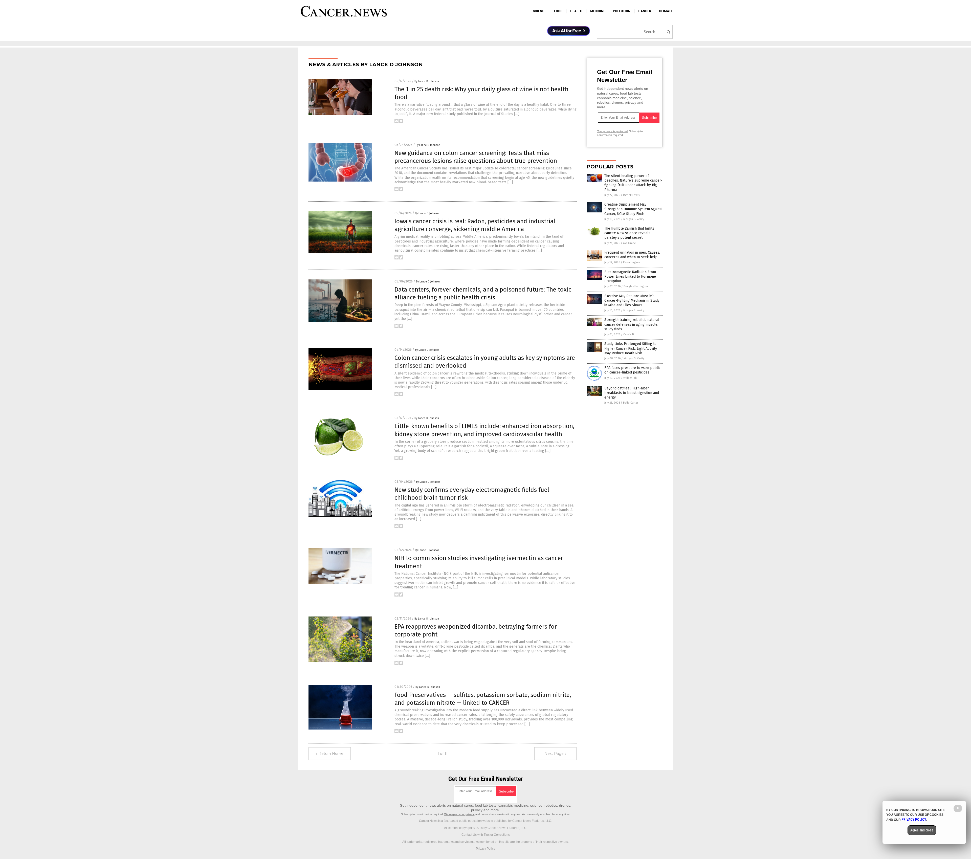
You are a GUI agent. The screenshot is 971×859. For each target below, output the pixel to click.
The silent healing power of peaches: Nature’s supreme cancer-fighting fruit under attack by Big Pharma (633, 183)
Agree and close (921, 830)
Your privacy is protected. (612, 131)
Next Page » (555, 753)
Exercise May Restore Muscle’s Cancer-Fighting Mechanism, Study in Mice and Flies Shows (631, 300)
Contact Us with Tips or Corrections (485, 834)
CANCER (644, 11)
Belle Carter (630, 402)
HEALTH (576, 11)
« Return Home (329, 753)
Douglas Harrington (636, 286)
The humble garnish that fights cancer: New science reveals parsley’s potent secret (629, 233)
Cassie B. (628, 334)
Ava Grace (629, 243)
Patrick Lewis (631, 195)
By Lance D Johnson (426, 81)
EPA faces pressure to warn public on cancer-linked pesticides (632, 370)
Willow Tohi (630, 378)
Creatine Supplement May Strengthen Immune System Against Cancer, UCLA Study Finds (633, 209)
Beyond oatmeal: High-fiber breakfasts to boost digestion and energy (631, 393)
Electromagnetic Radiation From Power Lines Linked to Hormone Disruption (630, 276)
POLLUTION (621, 11)
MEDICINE (597, 11)
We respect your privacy (459, 814)
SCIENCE (539, 11)
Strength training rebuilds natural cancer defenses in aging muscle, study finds (631, 324)
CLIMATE (666, 11)
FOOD (558, 11)
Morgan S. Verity (633, 219)
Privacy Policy (485, 848)
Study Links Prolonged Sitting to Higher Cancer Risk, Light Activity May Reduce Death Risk (630, 348)
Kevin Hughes (631, 262)
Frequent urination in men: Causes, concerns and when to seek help (632, 254)
